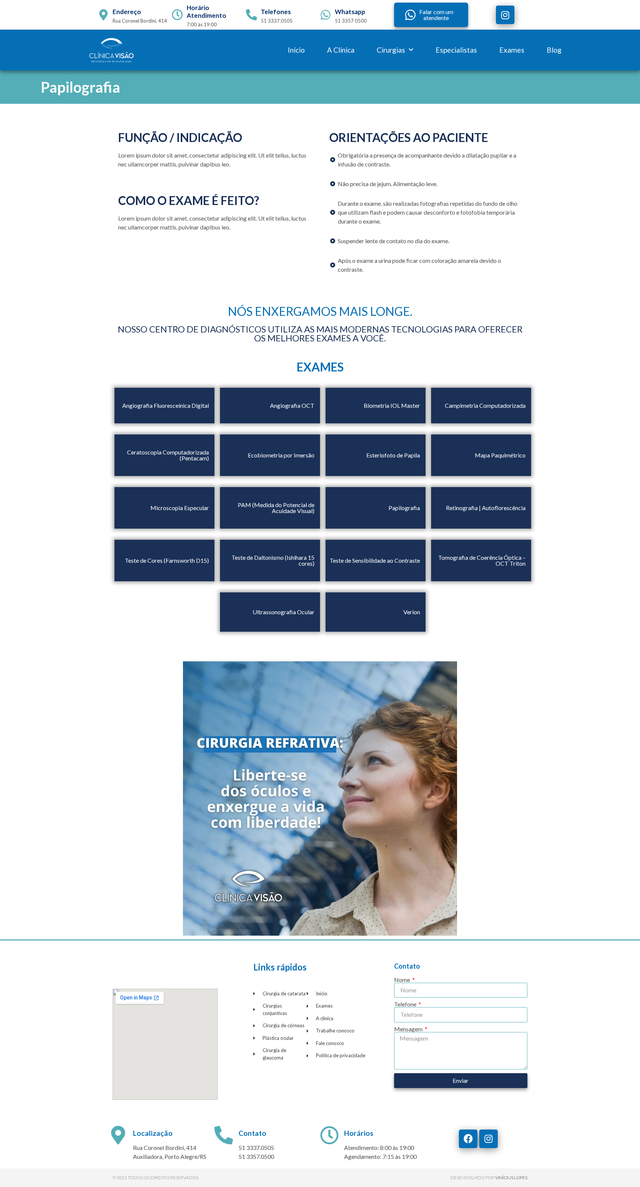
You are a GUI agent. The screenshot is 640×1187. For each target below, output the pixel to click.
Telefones (276, 12)
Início (296, 50)
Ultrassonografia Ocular (283, 611)
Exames (511, 50)
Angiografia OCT (292, 405)
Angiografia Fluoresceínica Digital (165, 405)
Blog (554, 50)
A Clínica (340, 50)
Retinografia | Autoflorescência (486, 507)
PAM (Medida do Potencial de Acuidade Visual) (276, 507)
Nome (402, 980)
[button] (431, 15)
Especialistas (456, 50)
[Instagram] (505, 15)
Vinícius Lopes (511, 1177)
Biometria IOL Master (392, 405)
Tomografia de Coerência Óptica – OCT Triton (482, 560)
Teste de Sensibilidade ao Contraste (375, 560)
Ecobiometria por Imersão (281, 455)
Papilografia (404, 507)
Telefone (405, 1004)
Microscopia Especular (179, 507)
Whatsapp (350, 12)
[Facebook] (468, 1139)
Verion (411, 611)
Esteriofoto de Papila (393, 455)
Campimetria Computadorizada (485, 405)
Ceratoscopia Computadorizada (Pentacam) (168, 455)
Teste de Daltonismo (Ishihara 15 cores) (272, 560)
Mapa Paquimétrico (500, 455)
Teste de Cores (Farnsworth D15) (167, 560)
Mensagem (409, 1029)
